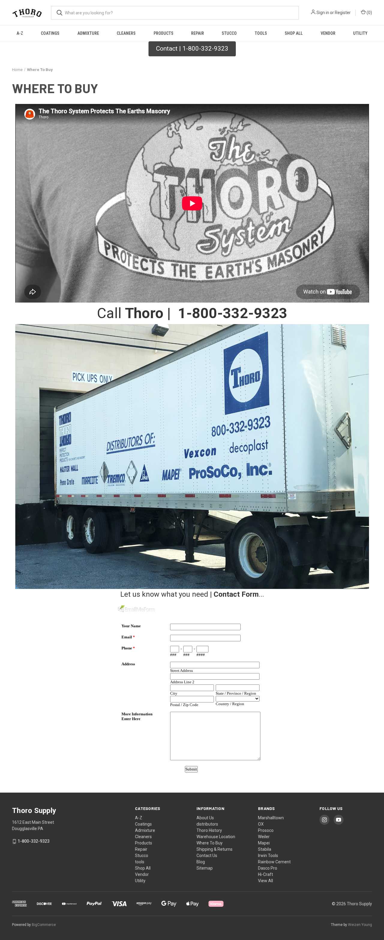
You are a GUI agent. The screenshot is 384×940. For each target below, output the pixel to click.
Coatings (50, 33)
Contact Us (206, 855)
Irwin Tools (268, 855)
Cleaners (126, 33)
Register (343, 12)
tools (261, 33)
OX (261, 824)
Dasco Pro (267, 868)
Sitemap (204, 868)
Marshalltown (271, 817)
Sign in (322, 12)
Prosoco (266, 830)
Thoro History (209, 830)
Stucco (229, 33)
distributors (207, 824)
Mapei (264, 843)
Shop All (294, 33)
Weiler (264, 836)
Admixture (88, 33)
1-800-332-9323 (34, 841)
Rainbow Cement (274, 861)
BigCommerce (44, 925)
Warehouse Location (215, 836)
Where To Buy (209, 843)
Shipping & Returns (214, 849)
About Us (205, 817)
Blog (200, 861)
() (369, 12)
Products (163, 33)
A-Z (19, 33)
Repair (197, 33)
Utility (360, 33)
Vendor (328, 33)
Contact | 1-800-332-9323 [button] (192, 48)
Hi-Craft (265, 874)
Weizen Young (360, 925)
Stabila (264, 849)
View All (265, 880)
